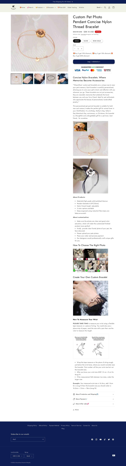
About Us (94, 426)
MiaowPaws (18, 462)
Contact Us (86, 426)
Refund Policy (43, 426)
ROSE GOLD (97, 41)
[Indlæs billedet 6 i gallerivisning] (51, 78)
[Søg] (105, 7)
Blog (63, 429)
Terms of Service (76, 426)
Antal (74, 45)
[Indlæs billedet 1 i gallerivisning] (16, 78)
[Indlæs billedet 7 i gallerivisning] (63, 78)
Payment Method (54, 426)
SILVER (86, 41)
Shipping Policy (32, 426)
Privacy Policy (65, 426)
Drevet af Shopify (26, 462)
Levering (83, 34)
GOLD (77, 41)
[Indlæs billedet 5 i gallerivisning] (39, 78)
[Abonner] (43, 439)
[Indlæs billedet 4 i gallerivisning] (28, 78)
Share (77, 410)
